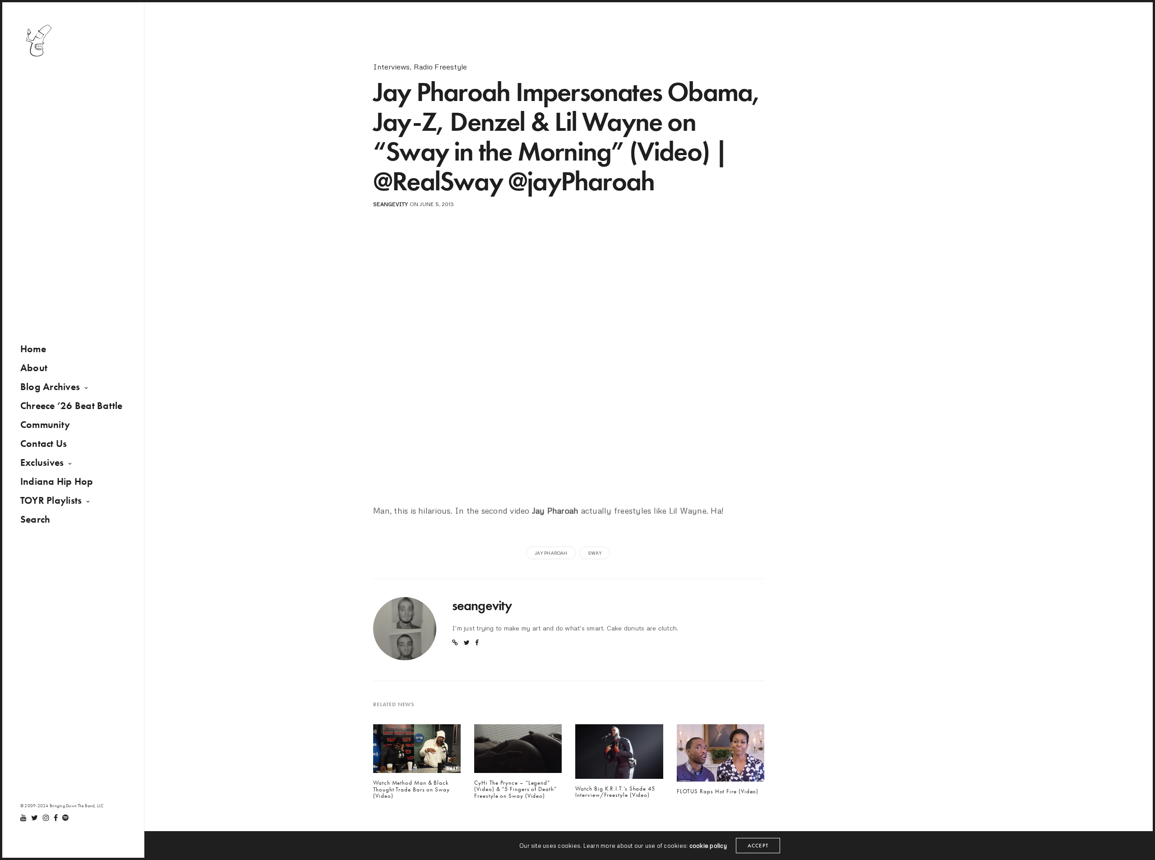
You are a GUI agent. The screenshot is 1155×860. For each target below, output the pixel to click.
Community (45, 424)
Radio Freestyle (440, 66)
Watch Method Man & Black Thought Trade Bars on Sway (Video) (411, 789)
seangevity (390, 204)
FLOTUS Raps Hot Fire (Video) (718, 791)
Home (33, 348)
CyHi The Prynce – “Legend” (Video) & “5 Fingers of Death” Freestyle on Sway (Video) (515, 789)
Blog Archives (50, 386)
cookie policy (708, 845)
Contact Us (43, 443)
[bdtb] (38, 41)
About (33, 367)
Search (35, 519)
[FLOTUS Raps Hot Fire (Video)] (720, 755)
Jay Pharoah (551, 553)
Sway (594, 553)
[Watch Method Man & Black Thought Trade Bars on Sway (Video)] (417, 750)
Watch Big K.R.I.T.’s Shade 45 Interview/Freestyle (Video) (615, 792)
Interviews (391, 66)
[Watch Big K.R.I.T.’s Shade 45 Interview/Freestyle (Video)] (619, 754)
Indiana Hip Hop (56, 481)
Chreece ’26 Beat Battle (71, 405)
